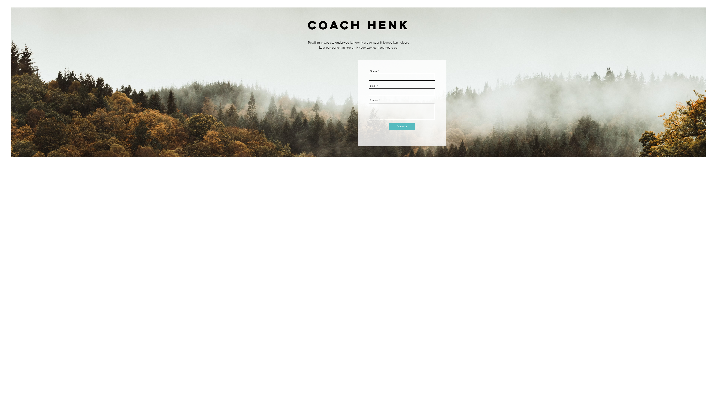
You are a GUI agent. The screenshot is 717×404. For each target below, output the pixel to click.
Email (373, 85)
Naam (373, 71)
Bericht (374, 100)
